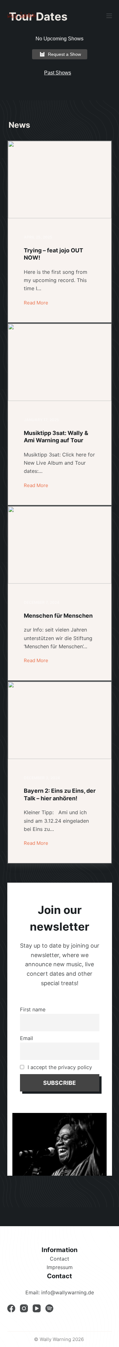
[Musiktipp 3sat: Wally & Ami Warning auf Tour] (59, 362)
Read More (36, 302)
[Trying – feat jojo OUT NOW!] (59, 179)
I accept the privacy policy (59, 1067)
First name (32, 1009)
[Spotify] (49, 1308)
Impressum (60, 1267)
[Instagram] (24, 1308)
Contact (59, 1259)
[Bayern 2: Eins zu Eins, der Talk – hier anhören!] (59, 720)
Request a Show (64, 54)
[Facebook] (11, 1308)
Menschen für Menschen (58, 615)
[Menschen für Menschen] (59, 545)
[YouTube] (37, 1308)
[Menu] (109, 16)
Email (26, 1038)
